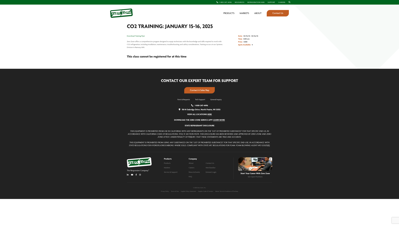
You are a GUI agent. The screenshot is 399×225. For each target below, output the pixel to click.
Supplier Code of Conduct (205, 191)
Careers (191, 168)
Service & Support (170, 172)
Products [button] (228, 13)
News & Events (194, 172)
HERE (209, 114)
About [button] (258, 13)
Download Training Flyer (136, 36)
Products (167, 163)
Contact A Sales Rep (199, 90)
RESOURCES (239, 2)
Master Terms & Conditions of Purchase (226, 191)
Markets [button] (244, 13)
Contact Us (277, 13)
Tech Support (200, 99)
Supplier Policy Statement (188, 191)
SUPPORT (271, 2)
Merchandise (210, 168)
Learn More (219, 120)
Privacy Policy (165, 191)
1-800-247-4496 (225, 2)
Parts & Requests (183, 99)
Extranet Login (211, 172)
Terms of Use (175, 191)
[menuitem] (239, 2)
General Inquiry (216, 99)
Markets (167, 168)
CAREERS (281, 2)
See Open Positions (255, 177)
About (191, 163)
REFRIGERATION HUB (256, 2)
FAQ (190, 177)
